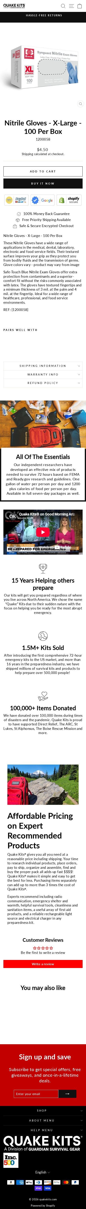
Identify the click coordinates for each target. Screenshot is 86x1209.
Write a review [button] (43, 964)
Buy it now (43, 183)
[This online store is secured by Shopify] (69, 200)
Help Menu (42, 1130)
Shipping (27, 154)
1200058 (20, 310)
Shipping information (43, 365)
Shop (42, 1110)
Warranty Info (43, 374)
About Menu (42, 1120)
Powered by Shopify (43, 1205)
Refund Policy (43, 383)
